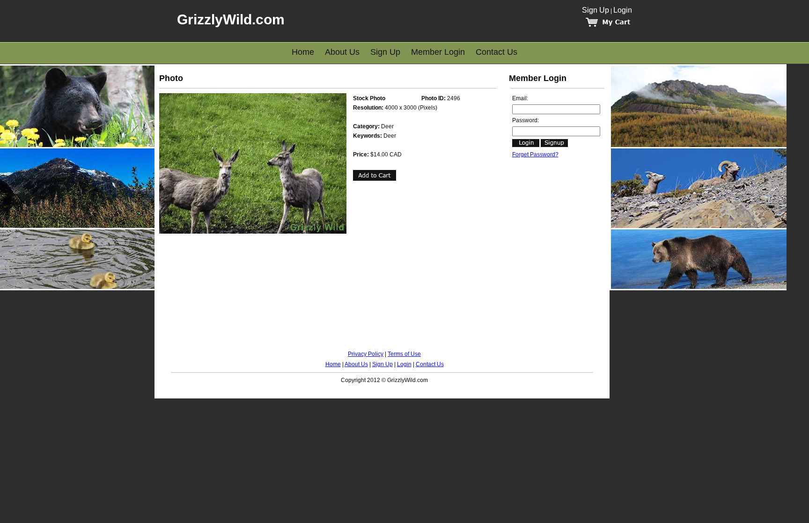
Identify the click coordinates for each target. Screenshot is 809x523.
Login (622, 10)
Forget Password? (535, 154)
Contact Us (496, 52)
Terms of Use (404, 354)
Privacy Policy (365, 354)
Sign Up (595, 10)
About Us (342, 52)
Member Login (438, 52)
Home (303, 52)
